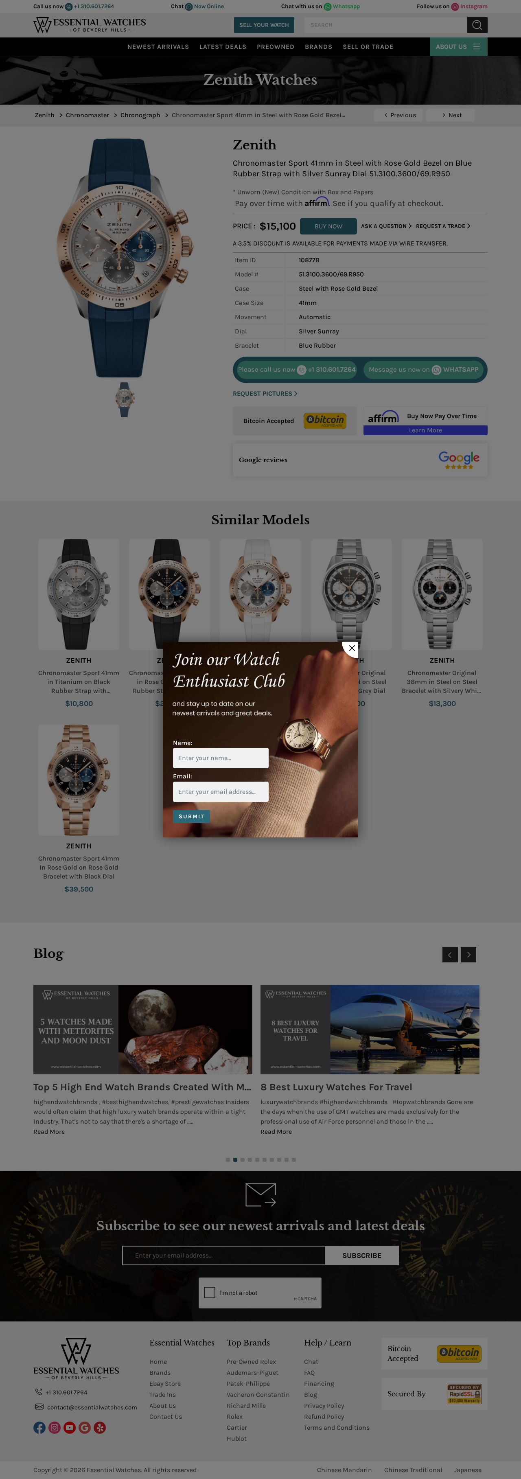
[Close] (350, 650)
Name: (182, 743)
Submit (191, 816)
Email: (182, 776)
